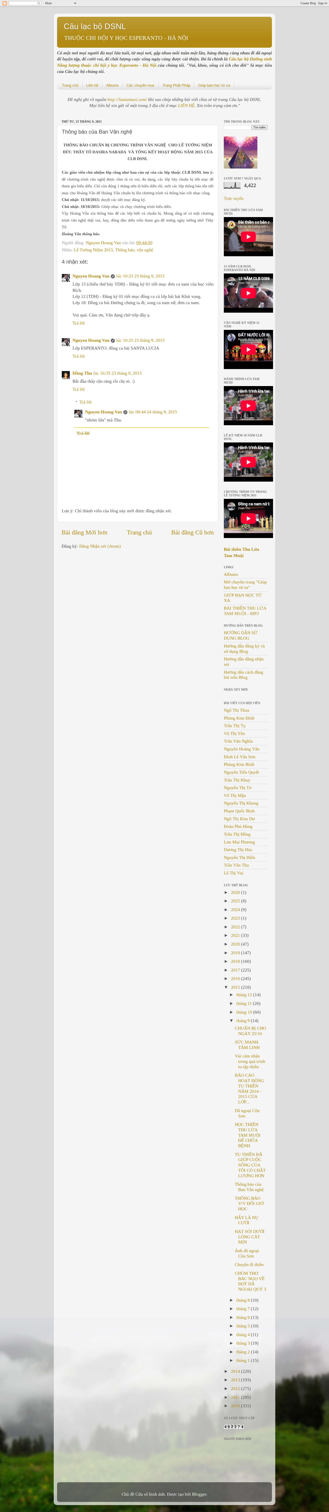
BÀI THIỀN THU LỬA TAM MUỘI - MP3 (245, 611)
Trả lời (79, 322)
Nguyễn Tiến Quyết (241, 772)
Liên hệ (92, 85)
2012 (236, 1388)
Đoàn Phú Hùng (238, 826)
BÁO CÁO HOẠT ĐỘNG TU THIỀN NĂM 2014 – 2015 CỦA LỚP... (249, 1088)
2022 (236, 926)
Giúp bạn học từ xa (214, 85)
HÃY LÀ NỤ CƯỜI (246, 1220)
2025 (236, 900)
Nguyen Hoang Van (104, 242)
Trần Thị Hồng (237, 834)
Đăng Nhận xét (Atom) (100, 546)
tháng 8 (243, 1300)
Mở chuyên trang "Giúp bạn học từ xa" (245, 584)
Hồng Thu (82, 373)
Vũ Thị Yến (234, 733)
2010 (236, 1405)
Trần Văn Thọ (236, 865)
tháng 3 (243, 1343)
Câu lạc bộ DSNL (95, 26)
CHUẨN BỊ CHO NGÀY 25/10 (250, 1031)
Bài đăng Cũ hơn (192, 532)
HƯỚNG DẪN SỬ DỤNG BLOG (241, 635)
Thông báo (125, 249)
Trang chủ (70, 85)
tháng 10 (244, 1012)
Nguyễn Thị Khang (241, 803)
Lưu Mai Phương (239, 841)
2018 (236, 961)
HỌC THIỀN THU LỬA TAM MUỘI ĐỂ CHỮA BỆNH (248, 1135)
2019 (236, 952)
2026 (236, 892)
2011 (236, 1397)
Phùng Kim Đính (239, 717)
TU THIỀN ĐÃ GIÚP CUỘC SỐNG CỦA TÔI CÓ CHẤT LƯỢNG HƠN (250, 1165)
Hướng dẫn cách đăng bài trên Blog (243, 675)
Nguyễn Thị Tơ (238, 787)
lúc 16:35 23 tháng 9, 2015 (117, 373)
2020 (236, 944)
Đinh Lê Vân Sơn (239, 756)
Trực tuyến (234, 198)
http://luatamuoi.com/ (127, 99)
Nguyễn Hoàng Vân (241, 748)
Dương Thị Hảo (238, 849)
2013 (236, 1379)
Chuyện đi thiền (249, 1264)
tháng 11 (244, 1003)
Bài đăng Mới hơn (84, 532)
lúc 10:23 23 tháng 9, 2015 (140, 275)
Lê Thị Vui (234, 872)
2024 (236, 909)
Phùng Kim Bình (239, 764)
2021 (236, 935)
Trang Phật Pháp (176, 85)
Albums (112, 85)
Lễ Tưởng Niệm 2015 (93, 249)
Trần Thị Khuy (237, 779)
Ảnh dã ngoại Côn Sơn (247, 1253)
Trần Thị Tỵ (235, 725)
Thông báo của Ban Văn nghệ (249, 1187)
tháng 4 (243, 1334)
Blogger (199, 1494)
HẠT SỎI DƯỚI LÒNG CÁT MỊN (250, 1237)
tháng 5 (243, 1325)
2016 (236, 978)
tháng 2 (243, 1351)
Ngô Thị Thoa (236, 710)
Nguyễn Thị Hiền (239, 857)
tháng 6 (243, 1317)
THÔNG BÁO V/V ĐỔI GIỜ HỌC (249, 1203)
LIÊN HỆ (186, 105)
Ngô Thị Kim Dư (239, 818)
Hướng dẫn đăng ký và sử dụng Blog (244, 648)
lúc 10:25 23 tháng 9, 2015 (140, 340)
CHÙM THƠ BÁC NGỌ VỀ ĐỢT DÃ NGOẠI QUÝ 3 (250, 1281)
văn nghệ (145, 249)
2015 (236, 987)
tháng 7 (243, 1308)
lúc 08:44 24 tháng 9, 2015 (153, 411)
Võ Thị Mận (235, 795)
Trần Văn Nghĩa (238, 741)
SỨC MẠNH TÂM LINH (247, 1045)
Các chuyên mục (140, 85)
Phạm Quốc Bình (239, 810)
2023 (236, 918)
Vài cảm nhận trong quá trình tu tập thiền (250, 1061)
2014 (236, 1371)
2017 (236, 969)
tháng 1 (243, 1360)
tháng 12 (244, 994)
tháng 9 (243, 1020)
